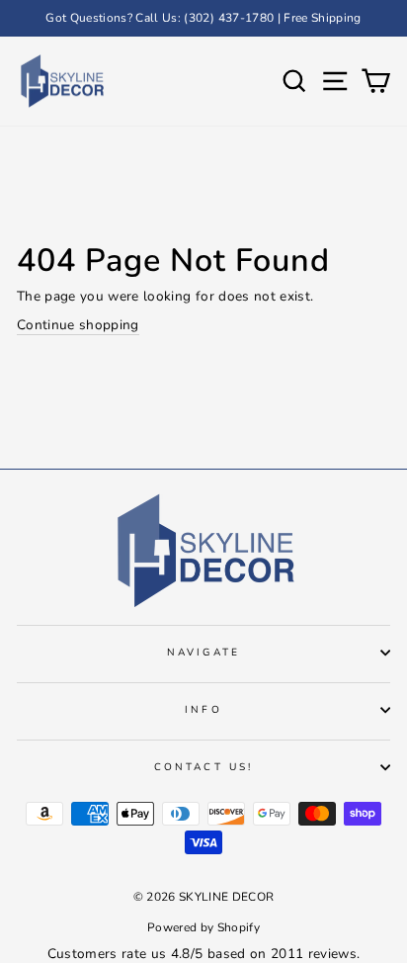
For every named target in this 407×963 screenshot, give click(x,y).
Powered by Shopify (203, 927)
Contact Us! (203, 767)
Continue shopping (78, 324)
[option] (203, 18)
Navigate (203, 652)
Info (203, 710)
